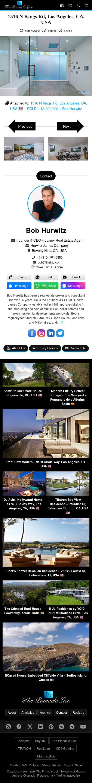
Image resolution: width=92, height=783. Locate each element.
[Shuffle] (70, 5)
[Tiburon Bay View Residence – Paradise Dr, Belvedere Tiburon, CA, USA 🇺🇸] (67, 494)
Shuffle (68, 31)
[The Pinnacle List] (46, 697)
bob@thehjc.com (49, 262)
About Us (18, 348)
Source (52, 31)
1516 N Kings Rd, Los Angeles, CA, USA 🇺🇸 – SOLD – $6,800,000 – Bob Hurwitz (48, 105)
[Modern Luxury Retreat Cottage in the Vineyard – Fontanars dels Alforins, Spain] (67, 385)
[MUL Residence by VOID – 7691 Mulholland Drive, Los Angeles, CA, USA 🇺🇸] (67, 603)
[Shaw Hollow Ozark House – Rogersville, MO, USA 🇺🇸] (24, 385)
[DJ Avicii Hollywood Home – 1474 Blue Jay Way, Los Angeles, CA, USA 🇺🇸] (24, 494)
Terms (78, 765)
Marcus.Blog (46, 756)
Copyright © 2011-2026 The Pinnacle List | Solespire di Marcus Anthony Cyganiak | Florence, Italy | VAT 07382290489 (46, 773)
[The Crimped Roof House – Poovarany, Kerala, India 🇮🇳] (24, 603)
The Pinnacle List (64, 740)
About (12, 712)
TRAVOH (24, 748)
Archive (45, 712)
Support (68, 765)
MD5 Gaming (64, 748)
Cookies (15, 765)
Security (57, 765)
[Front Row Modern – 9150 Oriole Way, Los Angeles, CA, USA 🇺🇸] (46, 456)
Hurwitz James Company (50, 245)
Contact (61, 712)
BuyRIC (40, 740)
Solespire (23, 740)
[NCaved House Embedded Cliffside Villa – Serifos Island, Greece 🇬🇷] (46, 670)
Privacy (46, 765)
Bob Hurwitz (32, 31)
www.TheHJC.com (49, 267)
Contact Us (78, 348)
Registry (78, 712)
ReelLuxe (43, 748)
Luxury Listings (47, 348)
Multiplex (34, 765)
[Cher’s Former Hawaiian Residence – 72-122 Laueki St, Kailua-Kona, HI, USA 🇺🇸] (46, 565)
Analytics (27, 712)
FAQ (24, 765)
